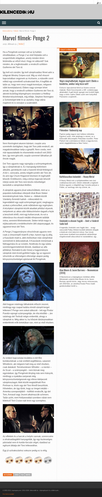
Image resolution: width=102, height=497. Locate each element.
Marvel (28, 475)
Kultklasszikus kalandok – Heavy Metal (77, 176)
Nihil (21, 44)
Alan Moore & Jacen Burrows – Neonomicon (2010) (79, 271)
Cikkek (16, 31)
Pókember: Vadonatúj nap (71, 130)
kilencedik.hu (7, 31)
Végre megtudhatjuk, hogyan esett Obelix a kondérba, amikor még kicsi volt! (79, 82)
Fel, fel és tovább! (8, 494)
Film (22, 475)
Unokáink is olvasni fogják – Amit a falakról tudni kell (79, 222)
